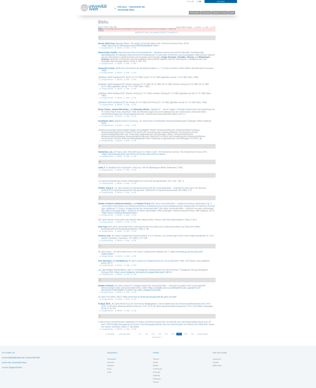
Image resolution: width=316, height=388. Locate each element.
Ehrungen (156, 372)
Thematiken (194, 13)
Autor (100, 27)
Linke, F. (101, 167)
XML (207, 27)
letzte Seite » (157, 337)
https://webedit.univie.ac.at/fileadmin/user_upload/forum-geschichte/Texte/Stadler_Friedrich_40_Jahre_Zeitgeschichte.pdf (151, 289)
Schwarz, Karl (104, 235)
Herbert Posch (143, 203)
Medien (155, 366)
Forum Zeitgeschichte (12, 367)
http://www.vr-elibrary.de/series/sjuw (119, 213)
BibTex (198, 27)
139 (192, 334)
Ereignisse (157, 379)
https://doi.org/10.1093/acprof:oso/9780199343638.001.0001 (130, 45)
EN (198, 1)
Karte (225, 13)
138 (185, 334)
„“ (152, 53)
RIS (214, 27)
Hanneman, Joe (105, 152)
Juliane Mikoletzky (120, 109)
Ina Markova (122, 261)
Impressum (217, 359)
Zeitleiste (216, 13)
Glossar (156, 382)
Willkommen (217, 366)
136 (172, 334)
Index (232, 13)
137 (179, 334)
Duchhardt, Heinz (106, 121)
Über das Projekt (220, 353)
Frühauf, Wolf (104, 303)
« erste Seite (109, 334)
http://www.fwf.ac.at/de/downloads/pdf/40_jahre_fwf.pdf (149, 297)
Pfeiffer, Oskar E (105, 188)
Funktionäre (157, 369)
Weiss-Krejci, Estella (107, 52)
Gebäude (156, 375)
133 (152, 334)
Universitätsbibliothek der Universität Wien (21, 357)
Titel (105, 27)
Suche (189, 1)
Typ (111, 27)
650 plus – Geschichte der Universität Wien (131, 8)
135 (166, 334)
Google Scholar (107, 48)
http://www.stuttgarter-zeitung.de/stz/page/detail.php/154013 (143, 272)
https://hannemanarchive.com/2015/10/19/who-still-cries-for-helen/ (133, 154)
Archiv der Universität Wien (14, 362)
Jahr (115, 27)
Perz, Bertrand (104, 261)
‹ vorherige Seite (124, 334)
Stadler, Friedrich (106, 203)
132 (146, 334)
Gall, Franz (103, 226)
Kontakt (216, 362)
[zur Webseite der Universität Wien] (94, 7)
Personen (206, 13)
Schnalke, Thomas (185, 57)
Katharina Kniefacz (123, 203)
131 (139, 334)
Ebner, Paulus (104, 109)
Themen (156, 359)
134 (159, 334)
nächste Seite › (202, 334)
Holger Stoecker (168, 57)
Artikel (155, 362)
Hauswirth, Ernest (106, 68)
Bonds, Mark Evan (106, 43)
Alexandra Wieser (141, 109)
